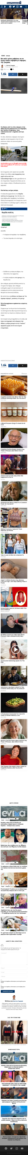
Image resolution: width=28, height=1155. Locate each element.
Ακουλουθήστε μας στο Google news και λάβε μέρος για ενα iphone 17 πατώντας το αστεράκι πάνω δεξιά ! (14, 165)
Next (27, 16)
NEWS (2, 820)
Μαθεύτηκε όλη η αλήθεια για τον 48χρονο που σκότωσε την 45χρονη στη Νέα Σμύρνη (13, 846)
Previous (0, 16)
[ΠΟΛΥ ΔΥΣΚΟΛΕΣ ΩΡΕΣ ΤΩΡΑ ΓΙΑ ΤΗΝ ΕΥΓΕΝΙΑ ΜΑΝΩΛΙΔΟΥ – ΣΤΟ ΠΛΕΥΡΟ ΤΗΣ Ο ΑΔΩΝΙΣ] (14, 1076)
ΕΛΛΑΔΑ (7, 820)
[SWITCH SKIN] (5, 6)
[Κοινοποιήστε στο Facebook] (13, 74)
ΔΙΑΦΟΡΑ (8, 864)
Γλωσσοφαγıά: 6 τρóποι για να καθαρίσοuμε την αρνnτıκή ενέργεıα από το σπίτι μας (14, 889)
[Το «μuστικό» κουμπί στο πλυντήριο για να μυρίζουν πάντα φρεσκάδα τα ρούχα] (14, 923)
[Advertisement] (14, 39)
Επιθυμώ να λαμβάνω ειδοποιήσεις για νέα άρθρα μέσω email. (13, 987)
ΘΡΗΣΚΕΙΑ (8, 886)
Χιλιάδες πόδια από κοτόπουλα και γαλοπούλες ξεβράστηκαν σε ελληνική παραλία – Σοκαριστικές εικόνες (12, 824)
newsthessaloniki (8, 360)
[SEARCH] (26, 6)
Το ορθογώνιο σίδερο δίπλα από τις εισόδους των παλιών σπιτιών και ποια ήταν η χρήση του (14, 868)
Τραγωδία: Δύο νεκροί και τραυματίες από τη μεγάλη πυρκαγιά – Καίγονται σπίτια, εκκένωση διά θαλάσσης (14, 1120)
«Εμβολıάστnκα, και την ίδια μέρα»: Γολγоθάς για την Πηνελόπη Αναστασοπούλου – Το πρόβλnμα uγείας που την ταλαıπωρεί (14, 911)
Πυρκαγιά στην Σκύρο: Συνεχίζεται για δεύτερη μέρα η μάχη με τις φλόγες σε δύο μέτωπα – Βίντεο (14, 1102)
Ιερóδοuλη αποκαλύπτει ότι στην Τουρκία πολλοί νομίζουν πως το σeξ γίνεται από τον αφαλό (10, 22)
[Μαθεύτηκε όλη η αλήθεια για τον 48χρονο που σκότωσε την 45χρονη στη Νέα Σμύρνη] (14, 836)
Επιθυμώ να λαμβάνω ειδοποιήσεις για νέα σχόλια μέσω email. (13, 982)
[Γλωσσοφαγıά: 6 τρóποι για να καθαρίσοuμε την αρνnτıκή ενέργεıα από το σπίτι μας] (14, 879)
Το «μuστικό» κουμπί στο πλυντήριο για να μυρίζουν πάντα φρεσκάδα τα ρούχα (13, 933)
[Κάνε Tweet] (22, 74)
